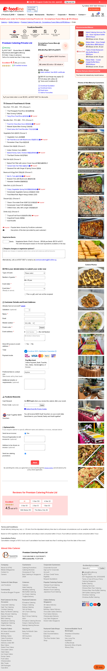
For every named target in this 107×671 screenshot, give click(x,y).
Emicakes (47, 636)
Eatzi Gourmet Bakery (51, 634)
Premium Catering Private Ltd (17, 43)
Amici (24, 618)
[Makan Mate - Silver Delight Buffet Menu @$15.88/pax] (81, 46)
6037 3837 (17, 50)
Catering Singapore (89, 581)
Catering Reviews (28, 570)
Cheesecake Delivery (51, 616)
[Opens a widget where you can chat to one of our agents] (99, 667)
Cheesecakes (6, 661)
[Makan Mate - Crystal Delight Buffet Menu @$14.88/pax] (81, 63)
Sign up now (69, 2)
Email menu (44, 90)
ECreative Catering (28, 602)
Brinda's (25, 614)
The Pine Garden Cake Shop (52, 639)
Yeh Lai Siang (27, 609)
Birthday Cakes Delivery (52, 609)
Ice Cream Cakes (7, 654)
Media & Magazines (8, 570)
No (33, 344)
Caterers (21, 15)
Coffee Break (69, 643)
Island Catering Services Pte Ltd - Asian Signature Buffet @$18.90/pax (95, 34)
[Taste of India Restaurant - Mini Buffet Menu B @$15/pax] (81, 54)
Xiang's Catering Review (30, 623)
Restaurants (39, 15)
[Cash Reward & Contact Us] (82, 15)
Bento (11, 241)
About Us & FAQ (6, 567)
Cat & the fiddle (49, 631)
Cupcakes (4, 668)
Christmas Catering (88, 595)
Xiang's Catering (28, 605)
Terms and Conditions (48, 81)
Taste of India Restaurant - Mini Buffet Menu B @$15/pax (95, 52)
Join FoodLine (6, 585)
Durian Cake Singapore (52, 621)
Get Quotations (94, 9)
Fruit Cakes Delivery (51, 614)
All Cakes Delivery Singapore (50, 606)
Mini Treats (5, 663)
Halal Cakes (5, 652)
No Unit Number (44, 332)
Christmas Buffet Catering (90, 597)
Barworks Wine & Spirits (73, 645)
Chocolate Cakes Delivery (53, 611)
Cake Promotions (7, 638)
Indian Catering (6, 625)
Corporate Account (50, 567)
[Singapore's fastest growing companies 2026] (31, 11)
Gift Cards (25, 638)
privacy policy (48, 468)
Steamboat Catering (8, 621)
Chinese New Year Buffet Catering (94, 590)
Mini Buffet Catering (29, 592)
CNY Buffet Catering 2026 (91, 593)
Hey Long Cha (70, 638)
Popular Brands (6, 640)
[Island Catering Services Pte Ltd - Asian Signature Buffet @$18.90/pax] (81, 36)
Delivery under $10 (7, 643)
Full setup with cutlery (48, 79)
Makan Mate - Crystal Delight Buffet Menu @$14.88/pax (93, 62)
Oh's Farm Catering (29, 611)
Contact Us (5, 572)
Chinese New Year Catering (91, 588)
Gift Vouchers (27, 636)
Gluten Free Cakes (7, 647)
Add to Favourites (46, 92)
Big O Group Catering (29, 616)
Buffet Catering (14, 22)
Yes (27, 344)
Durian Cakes (5, 656)
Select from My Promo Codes (36, 409)
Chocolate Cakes (7, 649)
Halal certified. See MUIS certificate (52, 72)
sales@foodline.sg (90, 572)
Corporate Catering (7, 605)
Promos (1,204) (8, 15)
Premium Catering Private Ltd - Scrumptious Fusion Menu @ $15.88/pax (45, 22)
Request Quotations (50, 579)
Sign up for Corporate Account (51, 571)
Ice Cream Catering (29, 594)
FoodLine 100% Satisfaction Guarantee (41, 351)
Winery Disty (69, 647)
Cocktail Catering (7, 609)
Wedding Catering (28, 589)
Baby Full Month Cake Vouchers (29, 632)
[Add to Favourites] (65, 45)
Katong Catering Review (30, 625)
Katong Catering (28, 607)
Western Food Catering (52, 589)
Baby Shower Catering (9, 614)
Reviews (72, 15)
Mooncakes (5, 634)
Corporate (62, 15)
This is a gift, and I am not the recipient (39, 294)
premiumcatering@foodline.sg (14, 53)
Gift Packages (6, 665)
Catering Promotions (29, 567)
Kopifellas (68, 640)
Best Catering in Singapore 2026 (31, 575)
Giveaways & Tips (28, 572)
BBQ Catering (5, 618)
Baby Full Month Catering (9, 611)
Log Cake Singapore (51, 618)
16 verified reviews (20, 65)
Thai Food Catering (50, 587)
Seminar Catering (7, 616)
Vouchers (50, 15)
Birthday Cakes (6, 636)
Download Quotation (47, 86)
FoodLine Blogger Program (10, 592)
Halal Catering (27, 587)
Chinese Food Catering (52, 585)
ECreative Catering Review (31, 621)
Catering (4, 22)
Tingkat (30, 15)
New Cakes (5, 645)
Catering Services (88, 586)
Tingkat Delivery (28, 596)
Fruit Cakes (5, 659)
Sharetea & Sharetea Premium (72, 635)
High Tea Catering (7, 607)
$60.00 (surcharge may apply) (51, 76)
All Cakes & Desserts (8, 631)
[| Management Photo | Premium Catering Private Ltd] (91, 344)
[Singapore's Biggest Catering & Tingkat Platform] (12, 11)
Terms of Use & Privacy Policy (92, 579)
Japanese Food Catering (52, 592)
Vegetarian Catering (8, 623)
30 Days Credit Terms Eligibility (51, 575)
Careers (4, 574)
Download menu (46, 88)
